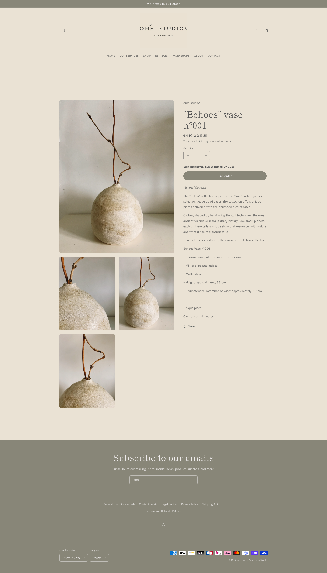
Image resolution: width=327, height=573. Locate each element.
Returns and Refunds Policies (163, 511)
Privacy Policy (189, 504)
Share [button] (191, 326)
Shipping (204, 141)
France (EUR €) (71, 557)
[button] (63, 30)
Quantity (188, 147)
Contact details (148, 504)
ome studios (242, 560)
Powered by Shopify (258, 560)
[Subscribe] (193, 479)
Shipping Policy (211, 504)
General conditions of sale (119, 504)
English (97, 557)
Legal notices (170, 504)
